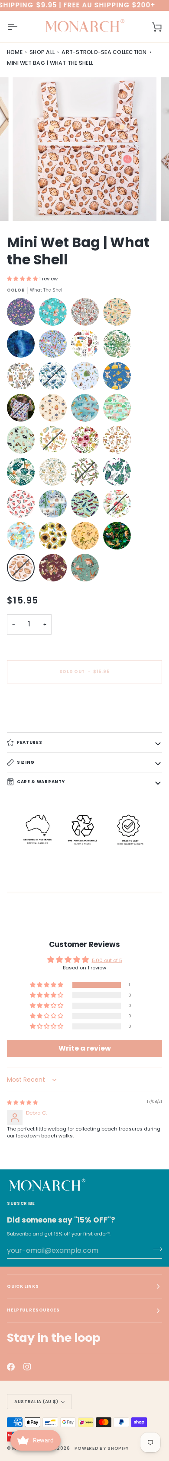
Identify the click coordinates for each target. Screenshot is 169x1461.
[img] (22, 1102)
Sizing (26, 762)
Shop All (42, 52)
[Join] (155, 1249)
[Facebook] (11, 1367)
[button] (23, 278)
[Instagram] (27, 1367)
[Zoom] (28, 204)
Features (29, 742)
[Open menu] (20, 26)
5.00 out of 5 (107, 960)
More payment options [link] (34, 721)
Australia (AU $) (36, 1401)
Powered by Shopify (102, 1448)
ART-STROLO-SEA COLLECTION (104, 52)
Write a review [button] (84, 1048)
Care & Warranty (41, 781)
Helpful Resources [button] (33, 1310)
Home (15, 52)
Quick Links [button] (23, 1286)
